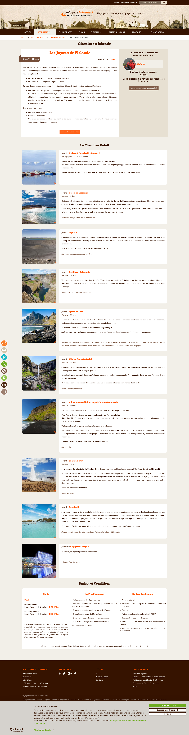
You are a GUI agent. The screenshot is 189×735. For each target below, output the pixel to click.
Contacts (99, 680)
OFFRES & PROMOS (117, 32)
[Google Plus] (70, 674)
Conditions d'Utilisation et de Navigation (149, 677)
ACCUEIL (27, 32)
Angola (73, 700)
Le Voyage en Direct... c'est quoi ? (36, 683)
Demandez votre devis (70, 132)
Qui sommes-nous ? (30, 674)
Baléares (151, 700)
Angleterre (64, 700)
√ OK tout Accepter (167, 706)
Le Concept (26, 677)
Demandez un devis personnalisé (143, 88)
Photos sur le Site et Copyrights (145, 683)
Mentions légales (140, 674)
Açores (133, 700)
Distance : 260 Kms (68, 315)
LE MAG (81, 32)
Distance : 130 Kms (68, 363)
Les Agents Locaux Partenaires (34, 686)
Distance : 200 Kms (68, 275)
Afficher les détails (42, 730)
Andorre (55, 700)
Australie (113, 700)
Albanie (40, 700)
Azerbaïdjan (124, 700)
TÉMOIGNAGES (65, 32)
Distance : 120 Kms (68, 464)
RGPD (135, 686)
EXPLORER (95, 32)
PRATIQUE (136, 32)
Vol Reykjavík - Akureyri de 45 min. (75, 157)
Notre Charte (27, 680)
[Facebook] (60, 674)
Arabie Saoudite (84, 700)
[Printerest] (75, 674)
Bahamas (142, 700)
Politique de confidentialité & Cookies (148, 680)
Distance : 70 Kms (68, 406)
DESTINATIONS (44, 32)
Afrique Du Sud (29, 700)
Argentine (96, 700)
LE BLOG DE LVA (157, 32)
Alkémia (140, 64)
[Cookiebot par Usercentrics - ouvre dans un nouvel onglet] (16, 730)
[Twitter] (64, 674)
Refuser (167, 714)
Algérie (47, 700)
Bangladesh (161, 700)
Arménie (105, 700)
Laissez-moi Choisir (166, 710)
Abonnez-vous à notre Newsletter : (126, 2)
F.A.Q (98, 674)
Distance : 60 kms (68, 196)
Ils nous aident (102, 677)
